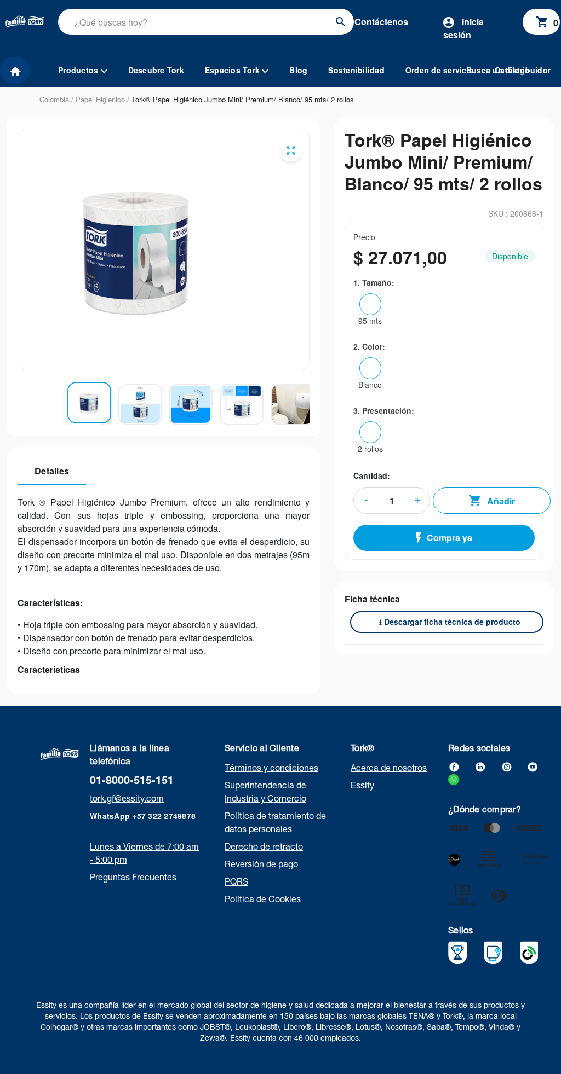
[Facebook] (453, 765)
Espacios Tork (233, 70)
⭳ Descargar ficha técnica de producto (449, 621)
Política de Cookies (263, 899)
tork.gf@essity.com (127, 798)
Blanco (370, 384)
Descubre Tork (156, 70)
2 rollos (370, 448)
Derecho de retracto (264, 846)
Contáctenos (381, 21)
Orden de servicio (439, 70)
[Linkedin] (479, 765)
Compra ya (449, 537)
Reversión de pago (261, 864)
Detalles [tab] (52, 471)
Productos (79, 70)
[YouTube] (532, 765)
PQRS (236, 881)
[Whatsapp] (453, 778)
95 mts (370, 320)
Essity (362, 785)
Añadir (501, 501)
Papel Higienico (100, 99)
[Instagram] (506, 765)
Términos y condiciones (271, 768)
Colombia (54, 99)
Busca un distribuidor (508, 70)
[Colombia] (60, 753)
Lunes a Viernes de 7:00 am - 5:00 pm (144, 852)
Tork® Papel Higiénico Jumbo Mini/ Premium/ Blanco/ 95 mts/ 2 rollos (242, 99)
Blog (298, 70)
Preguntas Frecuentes (133, 877)
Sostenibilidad (356, 70)
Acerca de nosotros (389, 768)
